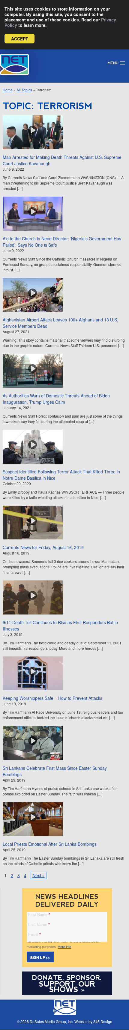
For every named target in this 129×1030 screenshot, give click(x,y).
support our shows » (67, 987)
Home (8, 89)
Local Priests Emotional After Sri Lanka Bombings (50, 844)
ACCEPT (19, 39)
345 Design (102, 1021)
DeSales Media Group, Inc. (52, 1021)
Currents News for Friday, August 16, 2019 (43, 547)
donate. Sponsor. (67, 977)
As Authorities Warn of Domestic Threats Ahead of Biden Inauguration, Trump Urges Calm (56, 399)
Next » (38, 875)
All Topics (24, 89)
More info (64, 947)
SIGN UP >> (40, 957)
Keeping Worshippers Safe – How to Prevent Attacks (52, 698)
